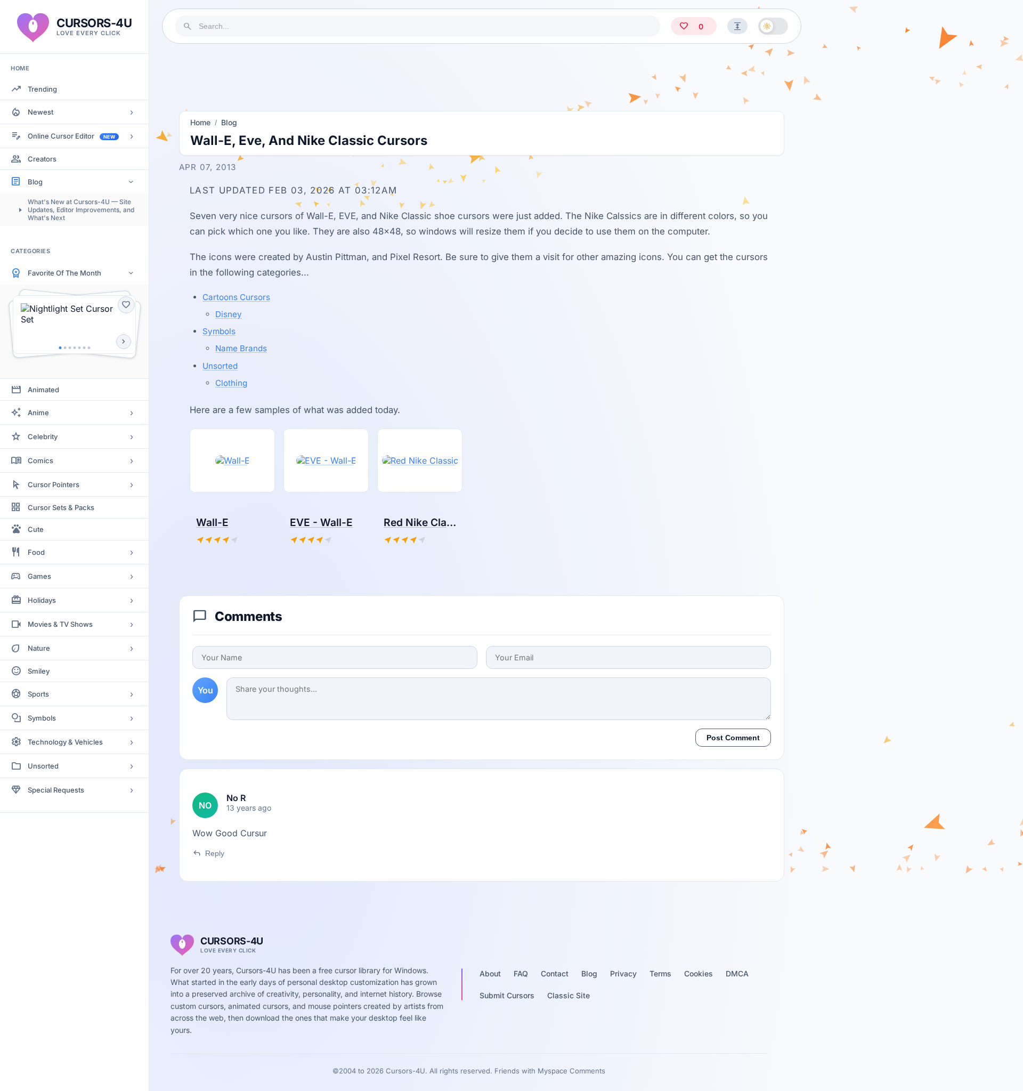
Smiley (39, 671)
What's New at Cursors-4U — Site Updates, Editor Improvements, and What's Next (81, 210)
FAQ (521, 973)
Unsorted (43, 766)
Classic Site (568, 995)
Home (200, 122)
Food (36, 552)
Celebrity (43, 436)
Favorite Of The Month (64, 273)
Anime (38, 412)
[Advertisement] (481, 74)
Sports (38, 694)
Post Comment (733, 737)
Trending (42, 89)
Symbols (42, 718)
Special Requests (56, 790)
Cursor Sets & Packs (61, 507)
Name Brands (241, 348)
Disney (228, 314)
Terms (660, 973)
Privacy (623, 973)
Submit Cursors (507, 995)
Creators (42, 159)
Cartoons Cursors (236, 297)
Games (39, 576)
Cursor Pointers (53, 484)
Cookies (698, 973)
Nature (39, 648)
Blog (35, 181)
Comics (40, 460)
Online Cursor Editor (71, 136)
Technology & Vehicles (65, 742)
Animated (43, 389)
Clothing (231, 383)
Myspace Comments (571, 1070)
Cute (36, 529)
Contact (555, 973)
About (490, 973)
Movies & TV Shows (60, 624)
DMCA (737, 973)
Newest (40, 112)
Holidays (42, 600)
